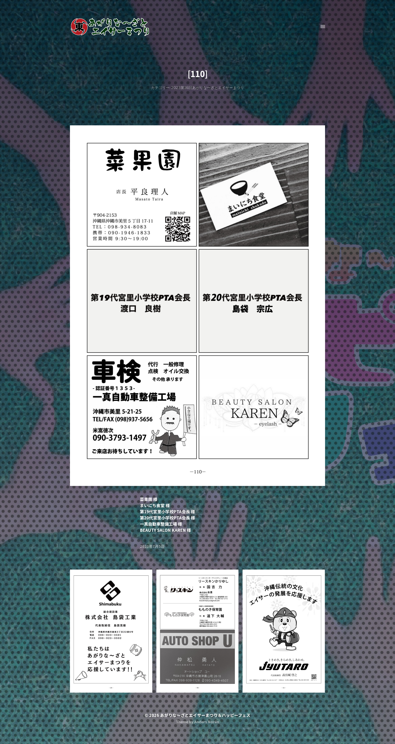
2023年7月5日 (152, 546)
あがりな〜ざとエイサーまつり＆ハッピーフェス (205, 715)
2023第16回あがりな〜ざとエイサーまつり (207, 87)
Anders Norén (206, 721)
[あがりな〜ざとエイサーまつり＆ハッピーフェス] (189, 26)
